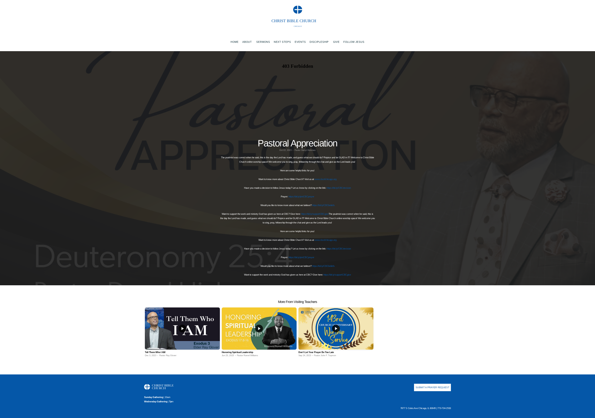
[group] (182, 332)
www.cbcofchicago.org (325, 179)
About (247, 42)
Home (235, 42)
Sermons (263, 42)
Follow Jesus (353, 42)
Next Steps (282, 42)
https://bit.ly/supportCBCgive (315, 214)
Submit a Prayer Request (432, 387)
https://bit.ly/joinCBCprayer (301, 196)
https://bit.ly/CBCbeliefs (323, 205)
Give (336, 42)
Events (300, 42)
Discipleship (319, 42)
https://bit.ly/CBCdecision (339, 188)
